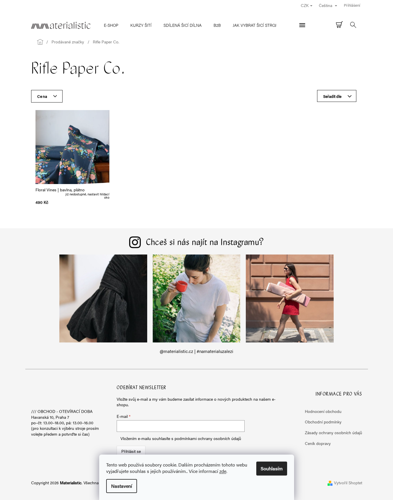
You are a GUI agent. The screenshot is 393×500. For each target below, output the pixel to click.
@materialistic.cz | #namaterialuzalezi (196, 351)
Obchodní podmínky (323, 422)
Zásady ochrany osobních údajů (333, 432)
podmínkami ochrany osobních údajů (208, 438)
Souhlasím (272, 468)
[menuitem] (111, 25)
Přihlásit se (131, 451)
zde (222, 471)
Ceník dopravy (318, 443)
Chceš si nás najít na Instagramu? (205, 243)
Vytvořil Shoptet (348, 482)
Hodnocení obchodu (323, 411)
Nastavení (121, 486)
